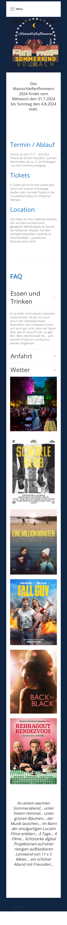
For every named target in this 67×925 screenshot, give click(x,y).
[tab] (33, 297)
